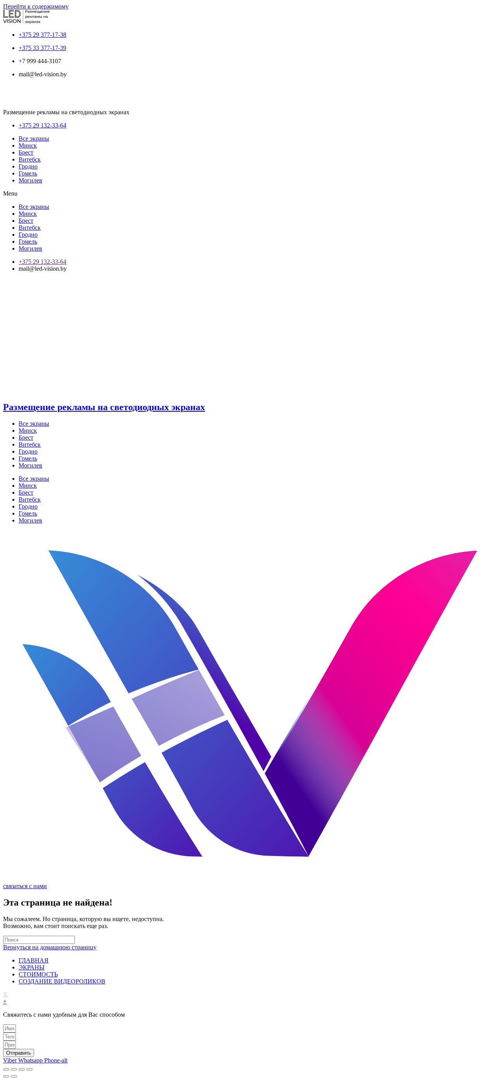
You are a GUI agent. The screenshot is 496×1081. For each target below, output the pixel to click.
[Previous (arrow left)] (6, 1076)
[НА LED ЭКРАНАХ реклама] (248, 879)
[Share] (14, 1069)
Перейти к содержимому (36, 6)
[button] (248, 193)
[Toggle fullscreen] (22, 1069)
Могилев (30, 180)
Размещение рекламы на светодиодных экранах (104, 407)
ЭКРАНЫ (32, 967)
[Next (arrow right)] (14, 1076)
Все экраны (34, 138)
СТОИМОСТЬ (38, 974)
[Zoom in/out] (29, 1069)
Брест (26, 152)
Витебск (30, 159)
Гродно (28, 166)
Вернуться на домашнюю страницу (49, 947)
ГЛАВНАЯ (33, 960)
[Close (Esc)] (6, 1069)
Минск (28, 145)
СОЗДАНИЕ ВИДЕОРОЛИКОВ (62, 981)
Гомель (28, 173)
